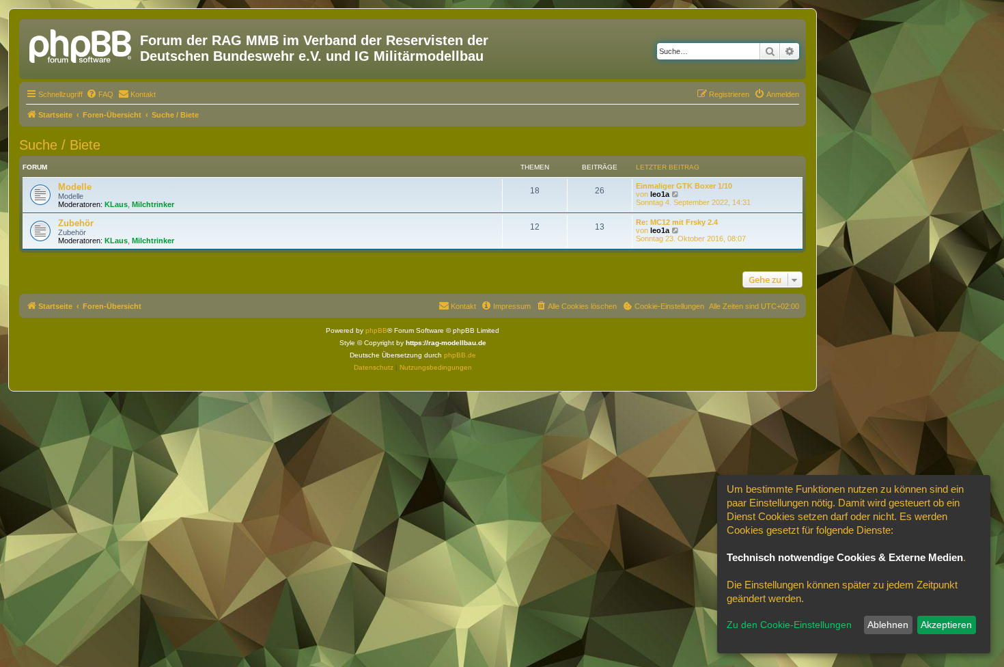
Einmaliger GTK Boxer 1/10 (684, 186)
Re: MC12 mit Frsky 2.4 (677, 222)
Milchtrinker (153, 204)
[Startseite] (81, 44)
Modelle (75, 187)
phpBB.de (460, 355)
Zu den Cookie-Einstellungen (789, 624)
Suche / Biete (59, 144)
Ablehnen (887, 624)
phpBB (376, 330)
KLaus (116, 204)
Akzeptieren (946, 624)
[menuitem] (99, 94)
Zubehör (76, 223)
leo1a (659, 194)
